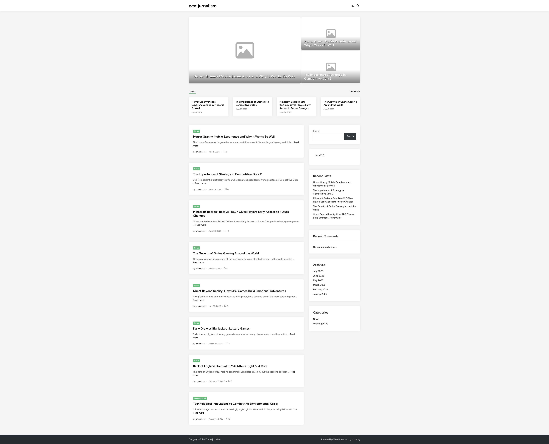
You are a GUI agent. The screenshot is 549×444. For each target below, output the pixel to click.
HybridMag (354, 439)
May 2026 (318, 280)
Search (316, 131)
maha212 (319, 155)
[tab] (192, 91)
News (196, 131)
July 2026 (318, 271)
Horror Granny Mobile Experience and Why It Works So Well (208, 104)
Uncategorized (200, 398)
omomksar (200, 152)
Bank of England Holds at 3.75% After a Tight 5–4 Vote (230, 366)
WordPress (338, 439)
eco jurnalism (203, 5)
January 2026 (320, 294)
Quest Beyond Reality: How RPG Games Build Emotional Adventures (239, 291)
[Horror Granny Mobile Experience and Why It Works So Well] (245, 50)
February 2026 (320, 289)
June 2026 (318, 275)
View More (355, 91)
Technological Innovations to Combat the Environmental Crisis (235, 403)
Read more (200, 183)
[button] (287, 20)
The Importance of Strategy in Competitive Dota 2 (227, 174)
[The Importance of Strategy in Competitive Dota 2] (330, 67)
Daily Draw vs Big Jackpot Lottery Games (221, 328)
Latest (192, 91)
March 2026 (319, 285)
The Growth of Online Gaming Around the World (226, 253)
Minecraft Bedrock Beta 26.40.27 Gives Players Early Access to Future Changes (295, 104)
